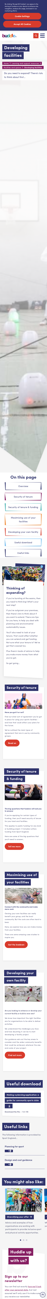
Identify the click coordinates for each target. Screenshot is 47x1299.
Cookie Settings (22, 16)
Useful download (23, 542)
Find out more (15, 1055)
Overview (23, 486)
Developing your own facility (23, 531)
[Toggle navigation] (42, 36)
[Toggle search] (36, 35)
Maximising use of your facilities (23, 519)
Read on (12, 743)
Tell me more (14, 846)
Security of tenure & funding (23, 507)
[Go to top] (42, 1294)
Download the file (16, 1111)
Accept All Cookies (22, 24)
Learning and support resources (25, 63)
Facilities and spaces (12, 67)
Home (6, 63)
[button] (20, 1240)
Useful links (23, 552)
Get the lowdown (16, 944)
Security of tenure (23, 496)
